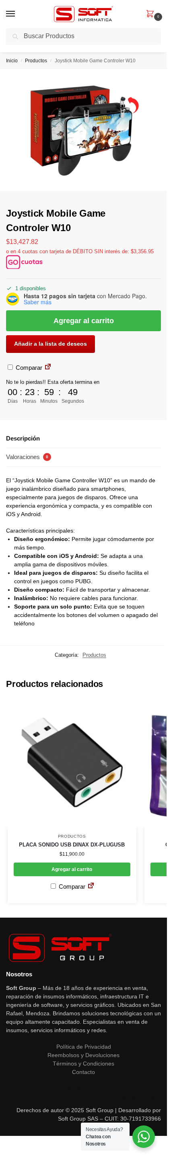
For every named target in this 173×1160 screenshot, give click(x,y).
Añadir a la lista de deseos (50, 343)
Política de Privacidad (83, 1046)
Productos (36, 61)
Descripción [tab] (23, 438)
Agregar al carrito (84, 321)
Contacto (83, 1072)
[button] (151, 14)
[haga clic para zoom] (83, 130)
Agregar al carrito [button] (71, 869)
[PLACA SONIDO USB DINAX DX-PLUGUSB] (72, 763)
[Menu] (18, 14)
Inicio (12, 61)
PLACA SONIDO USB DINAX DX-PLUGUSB (72, 845)
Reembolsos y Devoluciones (83, 1055)
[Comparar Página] (48, 367)
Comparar (28, 367)
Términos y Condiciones (83, 1063)
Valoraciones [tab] (27, 456)
